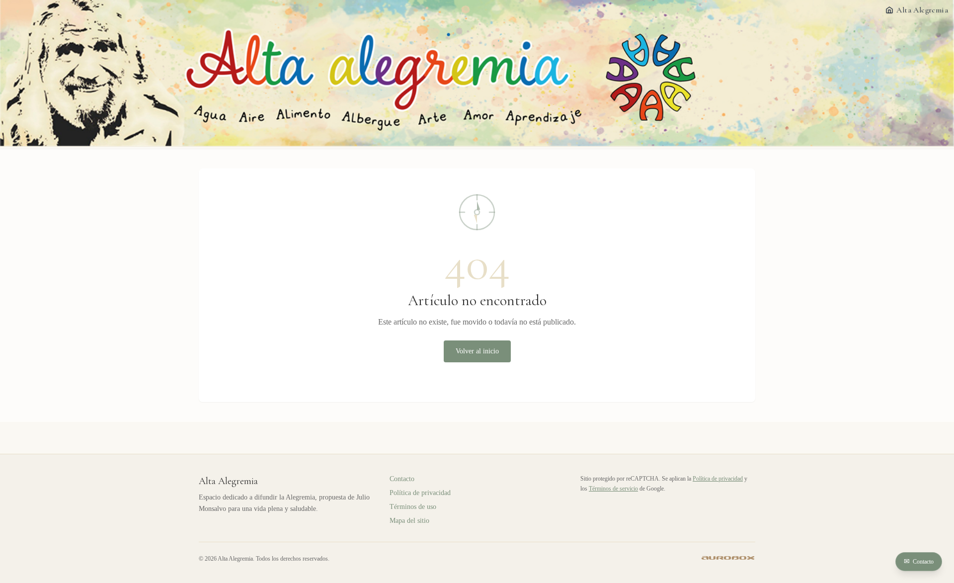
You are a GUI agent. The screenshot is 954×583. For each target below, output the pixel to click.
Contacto (919, 561)
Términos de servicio (613, 488)
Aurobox (728, 558)
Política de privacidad (420, 493)
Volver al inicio (477, 351)
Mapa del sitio (409, 520)
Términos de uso (413, 506)
